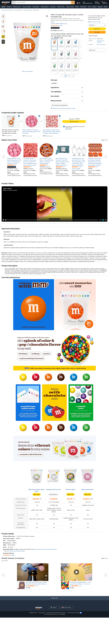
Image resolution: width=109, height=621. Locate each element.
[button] (3, 6)
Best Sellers (36, 6)
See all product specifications (59, 105)
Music (105, 6)
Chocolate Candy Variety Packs (16, 551)
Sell (89, 6)
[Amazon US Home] (38, 608)
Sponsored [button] (4, 560)
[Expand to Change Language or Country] (59, 607)
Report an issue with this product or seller (64, 108)
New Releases (45, 6)
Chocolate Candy (27, 10)
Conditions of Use (33, 612)
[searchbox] (43, 2)
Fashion (94, 6)
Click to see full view (27, 71)
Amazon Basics (27, 6)
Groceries (53, 6)
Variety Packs (36, 10)
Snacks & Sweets (18, 10)
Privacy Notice (42, 612)
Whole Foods (60, 6)
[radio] (3, 16)
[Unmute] (106, 220)
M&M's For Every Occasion (10, 190)
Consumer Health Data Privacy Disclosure (56, 612)
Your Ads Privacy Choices (73, 612)
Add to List (92, 50)
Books (77, 6)
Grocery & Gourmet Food (7, 10)
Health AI (9, 6)
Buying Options (53, 494)
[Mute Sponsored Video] (46, 579)
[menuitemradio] (103, 220)
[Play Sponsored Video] (76, 572)
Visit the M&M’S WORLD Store (59, 23)
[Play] (3, 220)
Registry (100, 6)
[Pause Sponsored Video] (46, 575)
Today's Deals (70, 6)
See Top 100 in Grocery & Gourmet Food (45, 549)
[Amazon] (6, 2)
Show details (68, 129)
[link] (31, 121)
